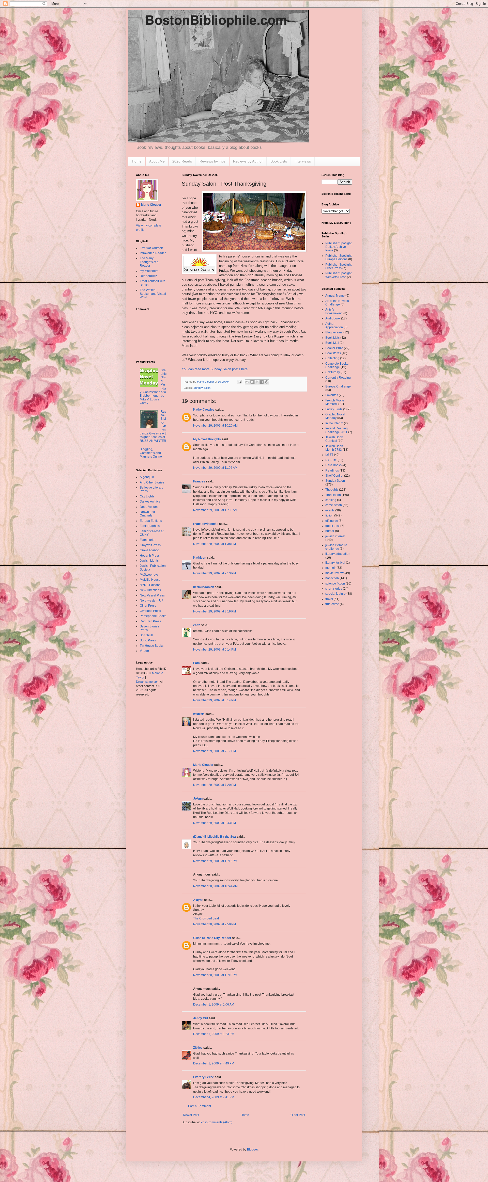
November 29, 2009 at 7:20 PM (214, 785)
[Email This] (247, 381)
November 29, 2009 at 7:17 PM (214, 751)
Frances (199, 481)
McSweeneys (149, 574)
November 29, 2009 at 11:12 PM (215, 861)
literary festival (335, 562)
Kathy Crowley (204, 409)
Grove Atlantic (149, 550)
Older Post (298, 1115)
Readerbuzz (148, 276)
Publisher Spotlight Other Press (338, 266)
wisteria (199, 714)
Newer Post (191, 1115)
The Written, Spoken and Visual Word (153, 293)
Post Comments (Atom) (216, 1122)
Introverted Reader (153, 253)
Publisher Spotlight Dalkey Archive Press (338, 246)
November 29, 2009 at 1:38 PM (214, 544)
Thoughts (331, 489)
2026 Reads (182, 161)
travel (329, 599)
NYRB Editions (150, 585)
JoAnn (198, 798)
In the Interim (334, 423)
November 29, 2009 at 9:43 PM (214, 823)
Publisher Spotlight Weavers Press (338, 275)
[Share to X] (257, 381)
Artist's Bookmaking (334, 311)
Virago (144, 651)
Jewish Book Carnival (334, 439)
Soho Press (148, 640)
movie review (334, 573)
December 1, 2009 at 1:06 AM (213, 1004)
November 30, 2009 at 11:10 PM (215, 975)
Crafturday (332, 372)
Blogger (252, 1149)
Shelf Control (334, 475)
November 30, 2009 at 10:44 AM (215, 886)
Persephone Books (153, 616)
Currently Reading (338, 377)
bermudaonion (203, 587)
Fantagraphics (150, 526)
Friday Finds (333, 409)
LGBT (329, 455)
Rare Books (333, 465)
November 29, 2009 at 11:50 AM (215, 510)
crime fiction (333, 505)
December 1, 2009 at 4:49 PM (213, 1063)
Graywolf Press (150, 545)
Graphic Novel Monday (335, 416)
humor (329, 531)
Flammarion (148, 540)
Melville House (150, 579)
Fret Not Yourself (151, 248)
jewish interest (335, 536)
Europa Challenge (338, 386)
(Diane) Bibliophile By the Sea (214, 836)
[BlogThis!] (252, 381)
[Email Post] (239, 381)
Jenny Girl (200, 1018)
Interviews (303, 161)
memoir (330, 568)
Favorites (331, 395)
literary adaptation (337, 554)
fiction (329, 515)
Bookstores (333, 353)
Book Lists (278, 161)
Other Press (148, 605)
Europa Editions (151, 521)
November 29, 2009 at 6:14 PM (214, 649)
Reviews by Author (248, 161)
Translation (333, 495)
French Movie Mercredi (334, 402)
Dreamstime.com (147, 682)
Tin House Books (151, 645)
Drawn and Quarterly (147, 513)
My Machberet (149, 271)
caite (196, 625)
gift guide (331, 521)
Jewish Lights (149, 560)
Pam (196, 663)
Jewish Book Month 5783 (334, 447)
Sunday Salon (201, 387)
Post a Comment (199, 1106)
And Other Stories (152, 482)
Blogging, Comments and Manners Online (151, 452)
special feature (335, 593)
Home (137, 161)
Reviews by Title (212, 161)
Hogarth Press (150, 555)
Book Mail (332, 343)
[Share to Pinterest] (266, 381)
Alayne (198, 900)
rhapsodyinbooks (205, 524)
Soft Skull (146, 635)
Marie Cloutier (203, 765)
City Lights (147, 496)
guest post (332, 526)
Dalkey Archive (150, 501)
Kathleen (199, 557)
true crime (332, 604)
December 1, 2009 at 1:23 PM (213, 1034)
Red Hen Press (150, 621)
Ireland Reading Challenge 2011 (336, 430)
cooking (330, 500)
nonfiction (332, 578)
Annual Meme (335, 295)
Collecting (332, 358)
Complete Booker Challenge (337, 365)
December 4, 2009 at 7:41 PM (213, 1097)
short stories (333, 588)
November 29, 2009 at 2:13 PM (214, 573)
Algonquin (147, 477)
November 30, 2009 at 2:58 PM (214, 924)
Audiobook (332, 318)
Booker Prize (334, 348)
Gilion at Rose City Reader (212, 938)
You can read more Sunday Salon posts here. (215, 369)
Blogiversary (334, 332)
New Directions (150, 590)
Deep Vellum (149, 507)
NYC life (331, 460)
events (329, 510)
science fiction (335, 583)
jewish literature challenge (336, 546)
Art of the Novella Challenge (337, 302)
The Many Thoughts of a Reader (149, 261)
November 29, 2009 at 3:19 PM (214, 611)
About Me (157, 161)
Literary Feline (203, 1077)
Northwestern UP (151, 600)
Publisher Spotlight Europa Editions (338, 257)
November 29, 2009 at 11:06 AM (215, 467)
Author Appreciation (334, 325)
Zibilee (198, 1047)
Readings (332, 470)
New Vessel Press (152, 595)
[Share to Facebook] (261, 381)
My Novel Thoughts (207, 439)
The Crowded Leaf (206, 918)
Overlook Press (150, 611)
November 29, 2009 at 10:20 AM (215, 425)
